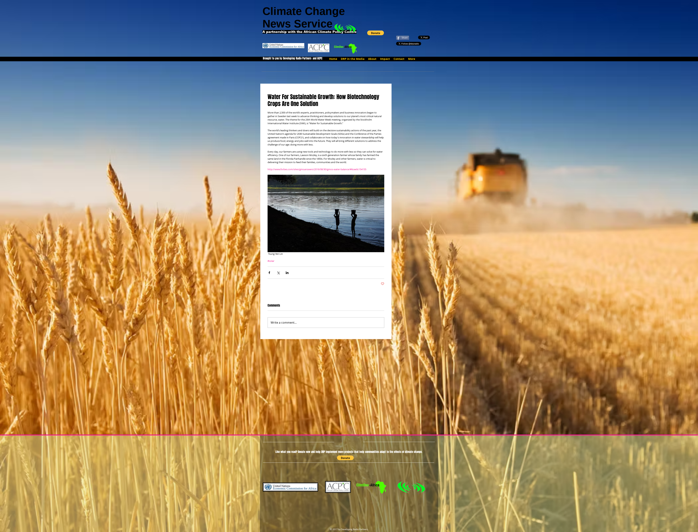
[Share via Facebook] (269, 272)
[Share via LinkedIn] (287, 272)
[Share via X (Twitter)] (278, 272)
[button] (375, 33)
